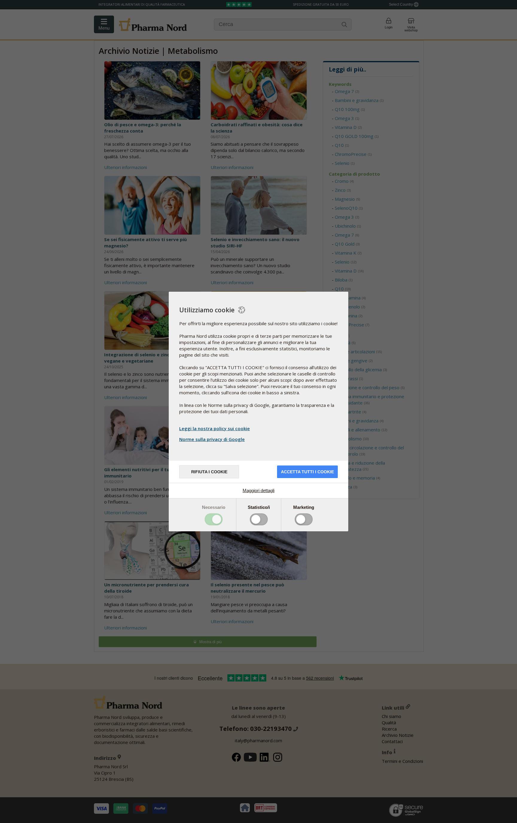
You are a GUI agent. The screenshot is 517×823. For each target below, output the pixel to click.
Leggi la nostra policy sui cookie (214, 428)
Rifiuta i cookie (209, 471)
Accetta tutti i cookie (307, 471)
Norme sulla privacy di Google (212, 439)
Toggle (214, 519)
